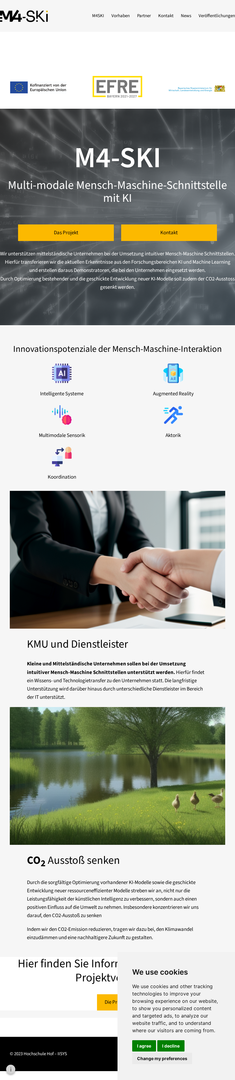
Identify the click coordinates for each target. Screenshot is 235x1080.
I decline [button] (171, 1045)
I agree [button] (144, 1045)
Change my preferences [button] (162, 1058)
